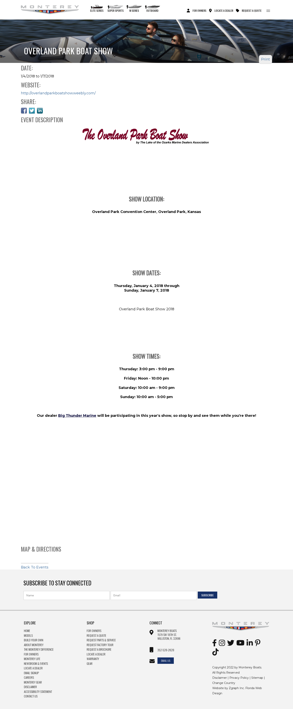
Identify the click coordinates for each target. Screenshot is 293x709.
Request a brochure (99, 649)
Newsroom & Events (36, 664)
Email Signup (31, 673)
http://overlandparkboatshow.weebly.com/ (58, 93)
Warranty (93, 659)
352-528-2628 (165, 650)
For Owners (199, 10)
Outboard (152, 10)
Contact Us (30, 696)
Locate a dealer (96, 654)
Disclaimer (30, 687)
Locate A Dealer (223, 10)
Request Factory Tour (100, 645)
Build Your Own (33, 640)
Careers (29, 678)
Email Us (165, 660)
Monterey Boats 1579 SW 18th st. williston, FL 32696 (168, 635)
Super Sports (115, 10)
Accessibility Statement (38, 692)
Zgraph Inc (236, 688)
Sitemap (257, 678)
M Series (134, 10)
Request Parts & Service (101, 640)
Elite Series (96, 10)
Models (28, 636)
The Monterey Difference (39, 649)
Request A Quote (252, 10)
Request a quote (96, 636)
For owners (94, 631)
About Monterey (33, 645)
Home (27, 631)
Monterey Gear (33, 682)
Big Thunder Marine (77, 415)
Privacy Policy (239, 678)
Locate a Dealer (33, 668)
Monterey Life (32, 659)
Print (265, 59)
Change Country (223, 683)
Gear (89, 664)
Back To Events (34, 567)
